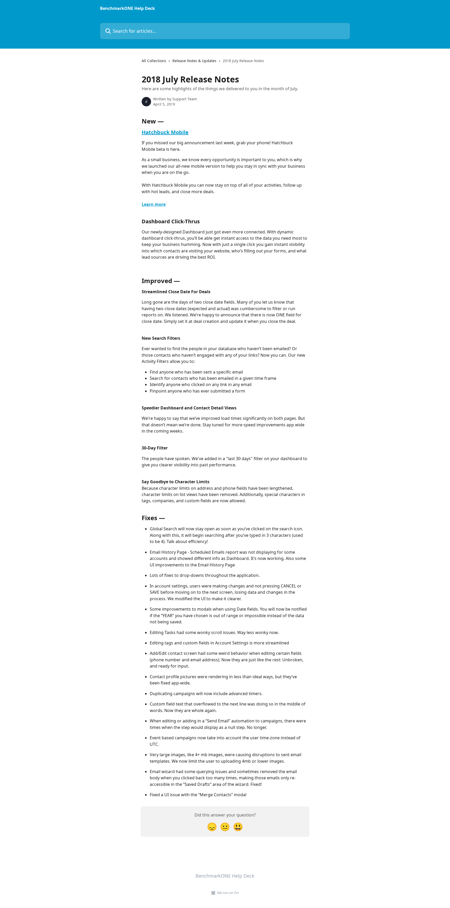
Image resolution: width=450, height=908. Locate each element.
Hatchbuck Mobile (165, 132)
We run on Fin (228, 892)
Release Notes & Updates (194, 60)
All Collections (154, 60)
